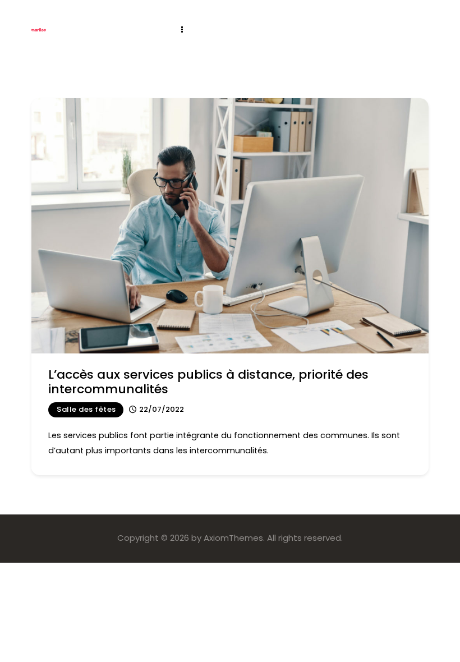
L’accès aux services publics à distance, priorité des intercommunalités (208, 382)
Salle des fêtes (86, 409)
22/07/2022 (161, 409)
